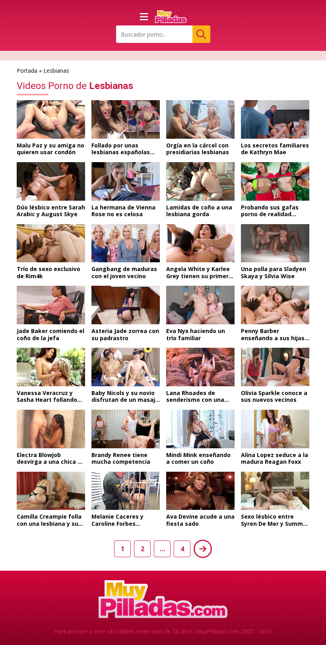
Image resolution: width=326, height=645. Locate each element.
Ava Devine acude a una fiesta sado (200, 520)
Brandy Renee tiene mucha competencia (120, 458)
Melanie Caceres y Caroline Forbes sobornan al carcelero (122, 523)
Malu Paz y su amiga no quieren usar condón (50, 148)
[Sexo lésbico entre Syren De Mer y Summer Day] (275, 491)
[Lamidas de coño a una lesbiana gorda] (200, 181)
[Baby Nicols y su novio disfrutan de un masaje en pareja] (125, 367)
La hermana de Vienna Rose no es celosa (123, 210)
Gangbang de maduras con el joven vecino (124, 272)
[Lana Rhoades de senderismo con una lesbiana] (200, 367)
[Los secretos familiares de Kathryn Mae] (275, 119)
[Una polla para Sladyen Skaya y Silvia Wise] (275, 243)
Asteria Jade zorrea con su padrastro (125, 334)
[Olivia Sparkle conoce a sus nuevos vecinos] (275, 367)
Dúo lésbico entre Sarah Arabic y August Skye (51, 210)
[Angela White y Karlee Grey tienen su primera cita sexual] (200, 243)
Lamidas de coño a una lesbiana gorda (199, 210)
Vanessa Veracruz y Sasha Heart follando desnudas (47, 400)
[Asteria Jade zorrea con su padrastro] (125, 305)
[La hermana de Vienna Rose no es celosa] (125, 181)
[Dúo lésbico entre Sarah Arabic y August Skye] (51, 181)
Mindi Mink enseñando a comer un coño (198, 458)
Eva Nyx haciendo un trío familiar (195, 334)
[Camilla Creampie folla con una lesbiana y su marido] (51, 491)
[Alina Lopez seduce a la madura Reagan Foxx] (275, 429)
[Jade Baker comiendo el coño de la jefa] (51, 305)
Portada (27, 70)
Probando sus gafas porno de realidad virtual (270, 214)
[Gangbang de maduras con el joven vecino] (125, 243)
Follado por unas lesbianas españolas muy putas (120, 152)
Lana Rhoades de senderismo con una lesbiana (195, 400)
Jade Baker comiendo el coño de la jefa (50, 334)
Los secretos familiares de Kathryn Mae (275, 148)
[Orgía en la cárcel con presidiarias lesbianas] (200, 119)
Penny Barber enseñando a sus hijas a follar (273, 338)
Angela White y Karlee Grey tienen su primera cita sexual (199, 276)
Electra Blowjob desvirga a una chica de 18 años (51, 462)
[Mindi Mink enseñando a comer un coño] (200, 429)
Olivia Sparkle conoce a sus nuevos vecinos (274, 396)
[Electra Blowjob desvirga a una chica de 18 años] (51, 429)
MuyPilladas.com (217, 631)
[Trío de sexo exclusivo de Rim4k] (51, 243)
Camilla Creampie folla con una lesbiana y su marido (49, 523)
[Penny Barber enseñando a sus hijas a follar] (275, 305)
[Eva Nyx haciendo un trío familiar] (200, 305)
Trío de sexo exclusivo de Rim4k (48, 272)
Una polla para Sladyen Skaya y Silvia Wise (273, 272)
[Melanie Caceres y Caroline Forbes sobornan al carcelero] (125, 491)
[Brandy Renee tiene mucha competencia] (125, 429)
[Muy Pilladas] (171, 16)
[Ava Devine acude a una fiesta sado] (200, 491)
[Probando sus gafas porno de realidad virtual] (275, 181)
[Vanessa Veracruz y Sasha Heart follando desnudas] (51, 367)
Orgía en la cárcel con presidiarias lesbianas (197, 148)
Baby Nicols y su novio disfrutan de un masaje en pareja (125, 400)
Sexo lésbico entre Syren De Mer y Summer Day (275, 523)
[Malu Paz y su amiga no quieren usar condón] (51, 119)
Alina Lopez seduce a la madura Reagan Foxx (274, 458)
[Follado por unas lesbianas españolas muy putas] (125, 119)
